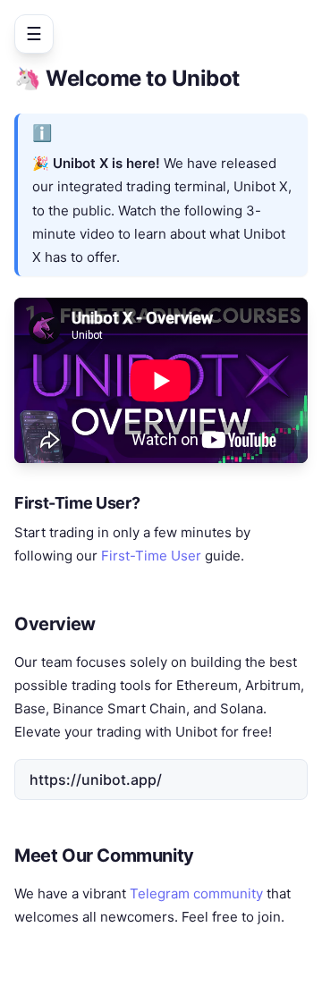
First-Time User (151, 555)
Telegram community (196, 893)
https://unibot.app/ (96, 779)
